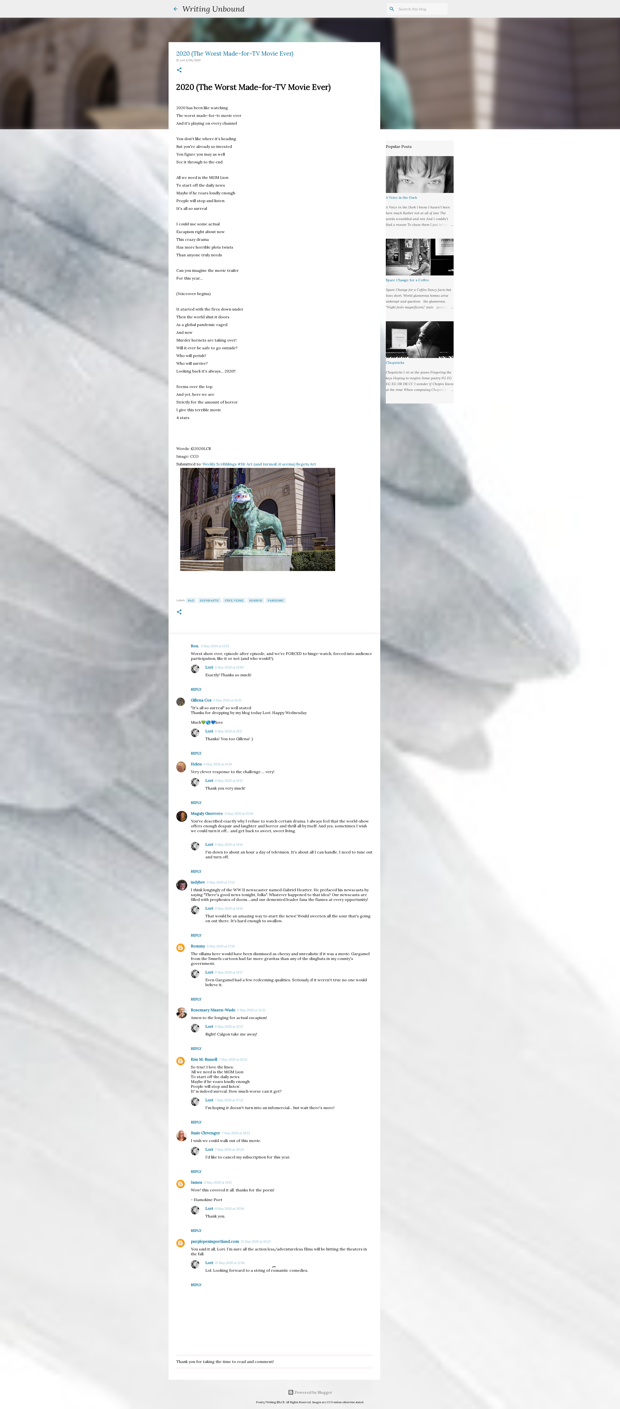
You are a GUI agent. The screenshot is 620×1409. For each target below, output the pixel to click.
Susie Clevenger (205, 1132)
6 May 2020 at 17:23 (221, 882)
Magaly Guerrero (207, 813)
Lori (209, 667)
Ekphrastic (209, 600)
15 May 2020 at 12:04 (230, 1263)
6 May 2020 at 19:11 (228, 731)
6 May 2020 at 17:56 (221, 946)
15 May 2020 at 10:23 (256, 1242)
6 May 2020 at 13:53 (215, 646)
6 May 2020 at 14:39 (218, 764)
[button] (179, 70)
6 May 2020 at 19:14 (229, 845)
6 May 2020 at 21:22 (251, 1010)
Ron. (195, 645)
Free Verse (234, 600)
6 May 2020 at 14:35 (227, 700)
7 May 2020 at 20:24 (229, 1150)
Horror (255, 600)
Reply (196, 689)
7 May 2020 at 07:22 (229, 1100)
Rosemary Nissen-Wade (213, 1009)
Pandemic (276, 600)
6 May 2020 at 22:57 (229, 1027)
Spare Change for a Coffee (407, 280)
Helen (196, 764)
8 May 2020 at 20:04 (229, 1209)
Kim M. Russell (204, 1059)
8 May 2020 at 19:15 (218, 1183)
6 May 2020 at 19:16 (229, 908)
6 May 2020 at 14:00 (229, 667)
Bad (191, 600)
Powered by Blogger (313, 1392)
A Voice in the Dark (401, 197)
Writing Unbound (213, 9)
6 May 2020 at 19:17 (228, 972)
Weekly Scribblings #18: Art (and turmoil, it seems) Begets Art (259, 464)
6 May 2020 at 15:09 (239, 814)
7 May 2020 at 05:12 (233, 1060)
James (196, 1182)
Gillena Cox (201, 700)
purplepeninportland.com (215, 1241)
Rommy (198, 946)
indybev (198, 882)
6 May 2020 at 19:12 (229, 781)
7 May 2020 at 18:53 (236, 1133)
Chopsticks (395, 362)
